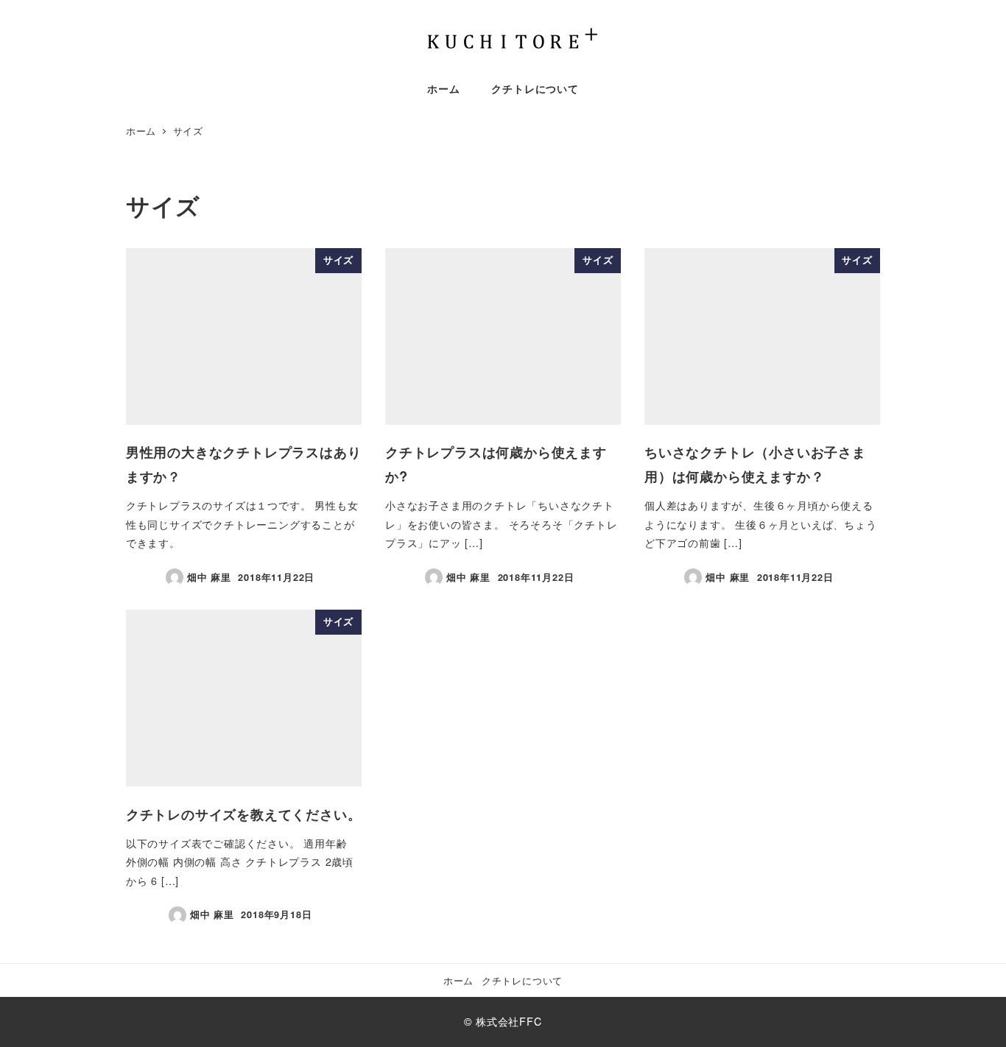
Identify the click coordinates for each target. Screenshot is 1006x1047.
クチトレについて (522, 980)
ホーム (458, 980)
